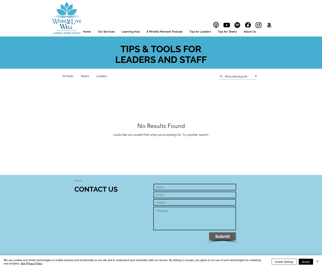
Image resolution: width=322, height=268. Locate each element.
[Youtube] (227, 25)
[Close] (317, 261)
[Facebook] (248, 25)
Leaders (102, 76)
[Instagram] (258, 25)
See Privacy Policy (31, 263)
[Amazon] (269, 25)
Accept (306, 262)
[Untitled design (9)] (216, 25)
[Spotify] (237, 25)
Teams (85, 76)
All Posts (67, 76)
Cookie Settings (284, 262)
